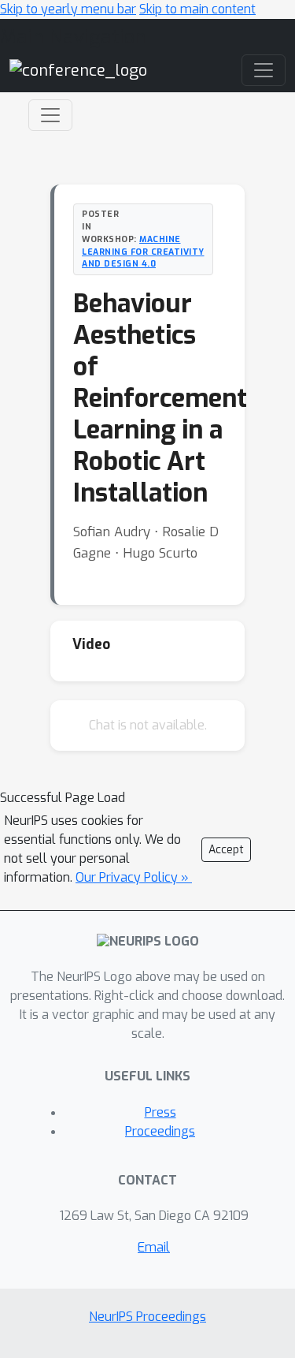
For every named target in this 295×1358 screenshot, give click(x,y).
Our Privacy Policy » (134, 877)
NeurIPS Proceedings (147, 1316)
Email (154, 1247)
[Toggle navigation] (50, 115)
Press (160, 1112)
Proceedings (160, 1131)
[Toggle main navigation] (264, 70)
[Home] (78, 69)
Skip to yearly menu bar (68, 9)
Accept (226, 849)
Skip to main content (197, 9)
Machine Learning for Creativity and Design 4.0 (143, 251)
